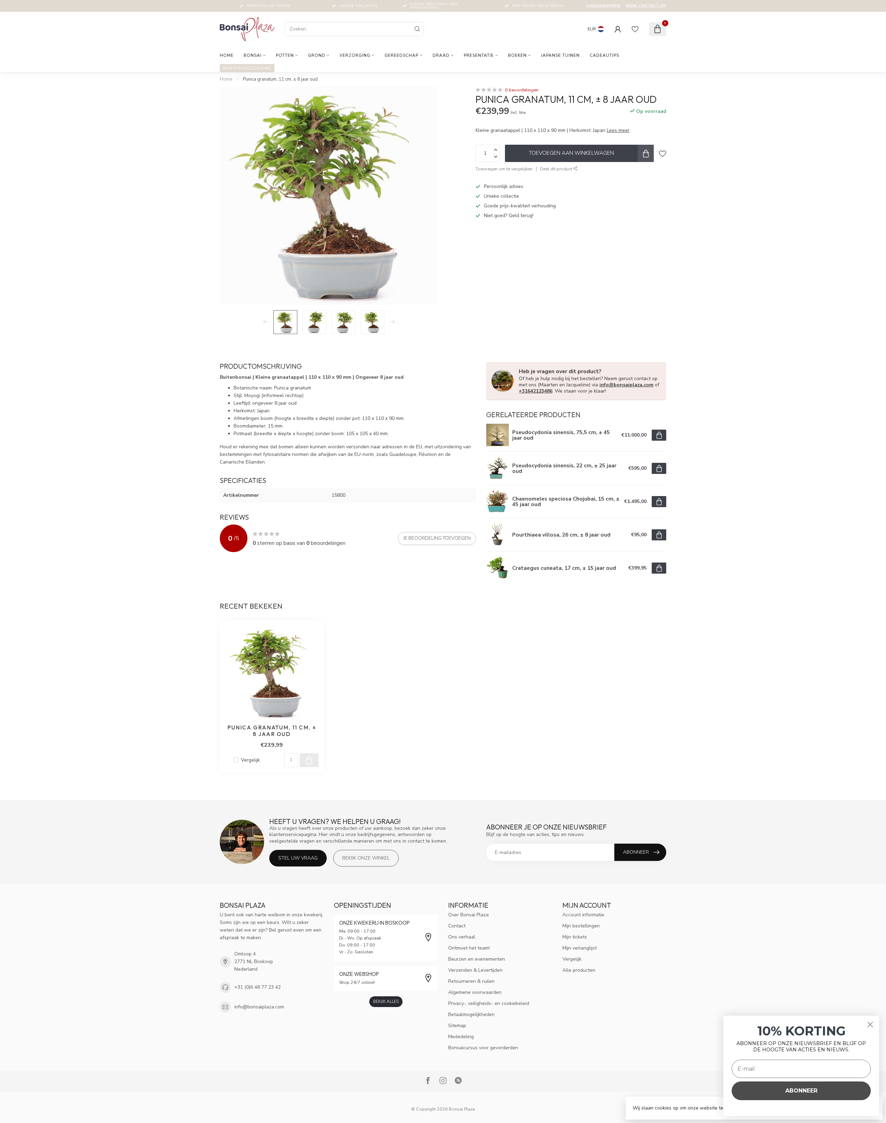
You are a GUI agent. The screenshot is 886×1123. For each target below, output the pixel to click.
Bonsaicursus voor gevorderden (483, 1047)
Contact (456, 926)
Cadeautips (604, 55)
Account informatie (583, 914)
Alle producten (578, 970)
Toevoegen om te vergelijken (504, 169)
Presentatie (479, 55)
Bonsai (253, 55)
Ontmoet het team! (469, 948)
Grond (316, 55)
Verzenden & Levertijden (475, 970)
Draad (441, 55)
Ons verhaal (461, 937)
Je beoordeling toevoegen (437, 538)
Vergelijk (250, 760)
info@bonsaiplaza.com (626, 384)
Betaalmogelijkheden (471, 1014)
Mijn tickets (574, 937)
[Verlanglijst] (635, 29)
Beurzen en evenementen (476, 959)
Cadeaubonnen (603, 5)
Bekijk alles (386, 1001)
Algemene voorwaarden (474, 992)
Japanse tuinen (560, 55)
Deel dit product (556, 169)
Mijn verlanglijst (579, 948)
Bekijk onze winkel (366, 858)
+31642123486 (535, 391)
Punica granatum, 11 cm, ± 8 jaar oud (280, 79)
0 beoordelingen (522, 90)
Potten (285, 55)
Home (227, 55)
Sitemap (457, 1025)
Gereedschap (401, 55)
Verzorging (355, 55)
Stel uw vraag (298, 858)
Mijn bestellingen (581, 926)
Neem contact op (646, 5)
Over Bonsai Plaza (468, 914)
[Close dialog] (870, 1024)
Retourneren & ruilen (471, 981)
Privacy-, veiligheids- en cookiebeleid (488, 1003)
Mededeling (461, 1036)
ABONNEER (801, 1090)
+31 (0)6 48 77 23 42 (257, 987)
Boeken (517, 55)
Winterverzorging (247, 68)
